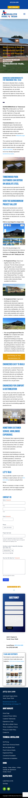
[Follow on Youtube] (8, 788)
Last (4, 511)
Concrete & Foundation (9, 755)
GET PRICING (13, 7)
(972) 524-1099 (14, 2)
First (4, 505)
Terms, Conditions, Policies (10, 727)
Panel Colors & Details (9, 750)
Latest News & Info (8, 781)
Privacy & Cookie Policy (9, 729)
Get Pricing (6, 742)
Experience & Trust (8, 721)
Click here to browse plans (16, 661)
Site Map (5, 783)
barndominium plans (8, 153)
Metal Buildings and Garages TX (12, 704)
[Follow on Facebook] (4, 788)
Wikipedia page (20, 135)
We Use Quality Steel (9, 747)
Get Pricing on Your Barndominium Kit (14, 357)
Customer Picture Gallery (10, 716)
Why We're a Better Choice (10, 724)
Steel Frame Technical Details (11, 744)
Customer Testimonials (9, 718)
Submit (6, 579)
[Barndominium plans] (14, 674)
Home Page (6, 713)
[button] (5, 225)
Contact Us (6, 732)
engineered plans (7, 149)
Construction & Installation (10, 758)
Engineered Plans (8, 753)
